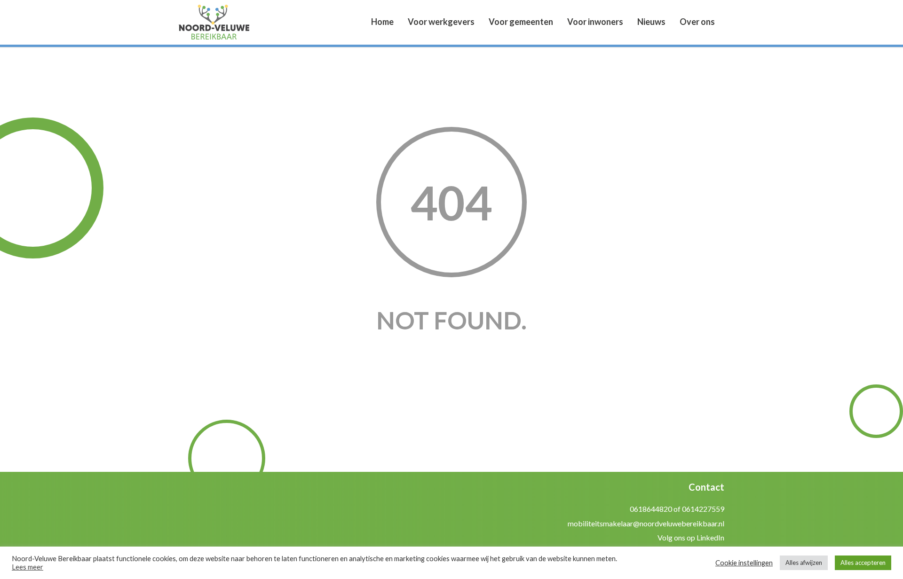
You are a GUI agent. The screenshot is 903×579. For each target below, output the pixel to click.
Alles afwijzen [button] (803, 562)
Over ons (697, 21)
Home (382, 21)
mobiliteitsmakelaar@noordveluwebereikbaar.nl (646, 523)
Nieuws (651, 21)
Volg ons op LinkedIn (690, 537)
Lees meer (27, 567)
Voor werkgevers (441, 21)
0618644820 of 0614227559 (677, 508)
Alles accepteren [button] (863, 562)
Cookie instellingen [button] (744, 563)
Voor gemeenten (521, 21)
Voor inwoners (595, 21)
